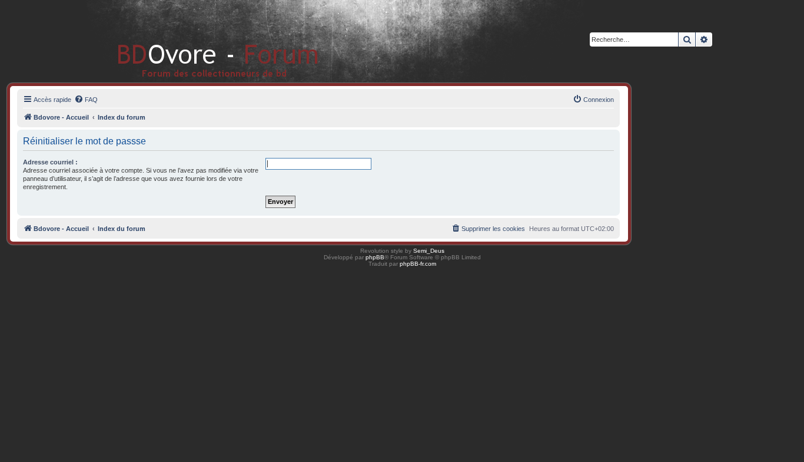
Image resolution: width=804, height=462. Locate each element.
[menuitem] (86, 100)
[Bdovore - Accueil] (200, 41)
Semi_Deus (428, 251)
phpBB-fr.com (418, 263)
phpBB (375, 257)
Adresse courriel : (50, 162)
